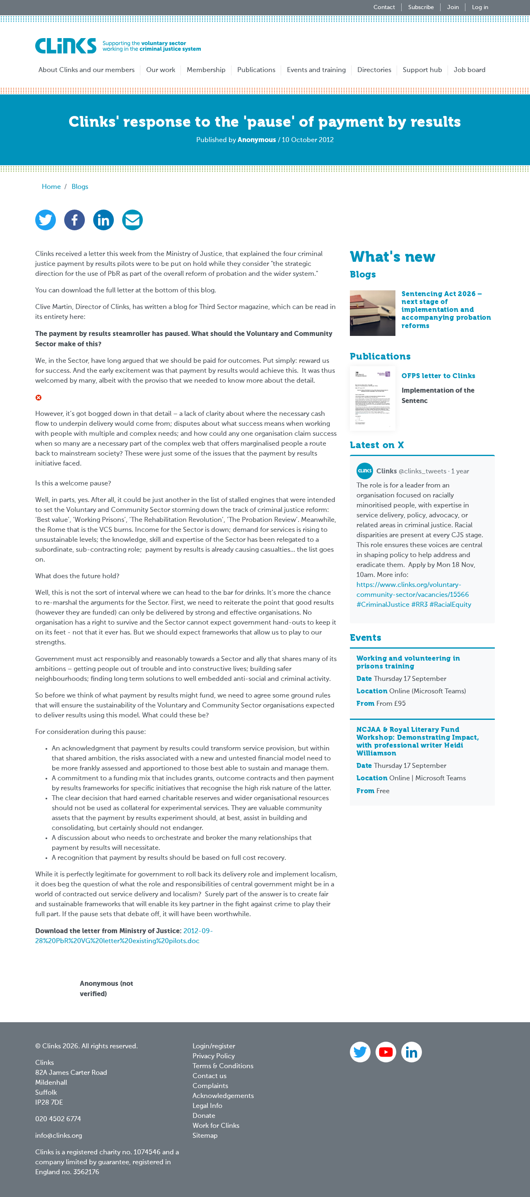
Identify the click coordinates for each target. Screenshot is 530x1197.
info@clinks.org (58, 1136)
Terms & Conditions (223, 1066)
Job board (470, 70)
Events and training (316, 70)
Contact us (209, 1076)
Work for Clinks (216, 1126)
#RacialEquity (450, 605)
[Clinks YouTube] (387, 1052)
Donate (204, 1116)
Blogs (80, 187)
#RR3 (419, 605)
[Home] (118, 46)
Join (453, 7)
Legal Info (207, 1106)
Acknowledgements (223, 1096)
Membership (206, 70)
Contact (384, 7)
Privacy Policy (214, 1056)
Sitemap (205, 1136)
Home (51, 187)
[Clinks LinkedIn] (411, 1052)
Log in (480, 7)
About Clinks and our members (87, 70)
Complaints (210, 1086)
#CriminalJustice (383, 605)
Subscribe (421, 7)
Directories (374, 70)
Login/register (214, 1046)
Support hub (422, 70)
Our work (160, 70)
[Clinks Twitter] (361, 1052)
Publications (256, 70)
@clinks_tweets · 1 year (422, 471)
